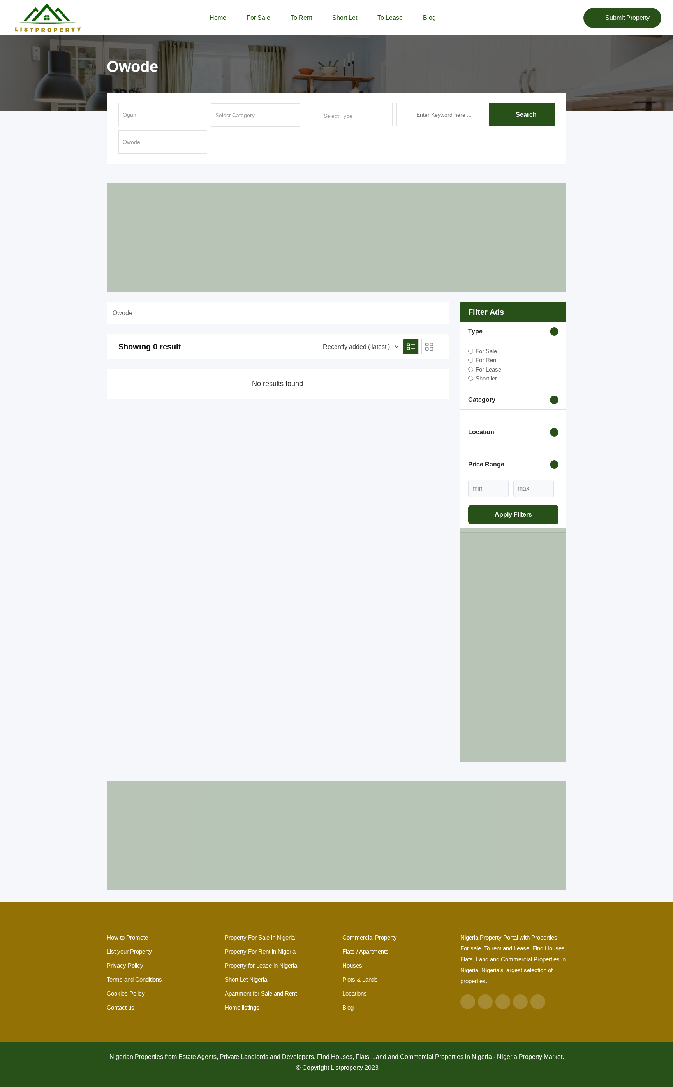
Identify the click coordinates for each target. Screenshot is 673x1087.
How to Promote (127, 937)
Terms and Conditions (134, 979)
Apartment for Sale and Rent (261, 993)
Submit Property (627, 17)
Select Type (338, 116)
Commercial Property (369, 937)
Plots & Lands (360, 979)
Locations (354, 993)
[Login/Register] (574, 18)
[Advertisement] (336, 237)
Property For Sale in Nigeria (260, 937)
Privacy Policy (125, 965)
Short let (344, 17)
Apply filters (513, 514)
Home (218, 17)
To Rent (301, 17)
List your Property (129, 951)
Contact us (120, 1007)
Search (526, 114)
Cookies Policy (126, 993)
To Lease (390, 17)
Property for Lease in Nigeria (261, 965)
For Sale (258, 17)
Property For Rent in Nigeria (260, 951)
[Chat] (561, 18)
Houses (352, 965)
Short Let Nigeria (246, 979)
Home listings (242, 1007)
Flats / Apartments (365, 951)
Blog (429, 17)
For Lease (488, 369)
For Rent (487, 360)
